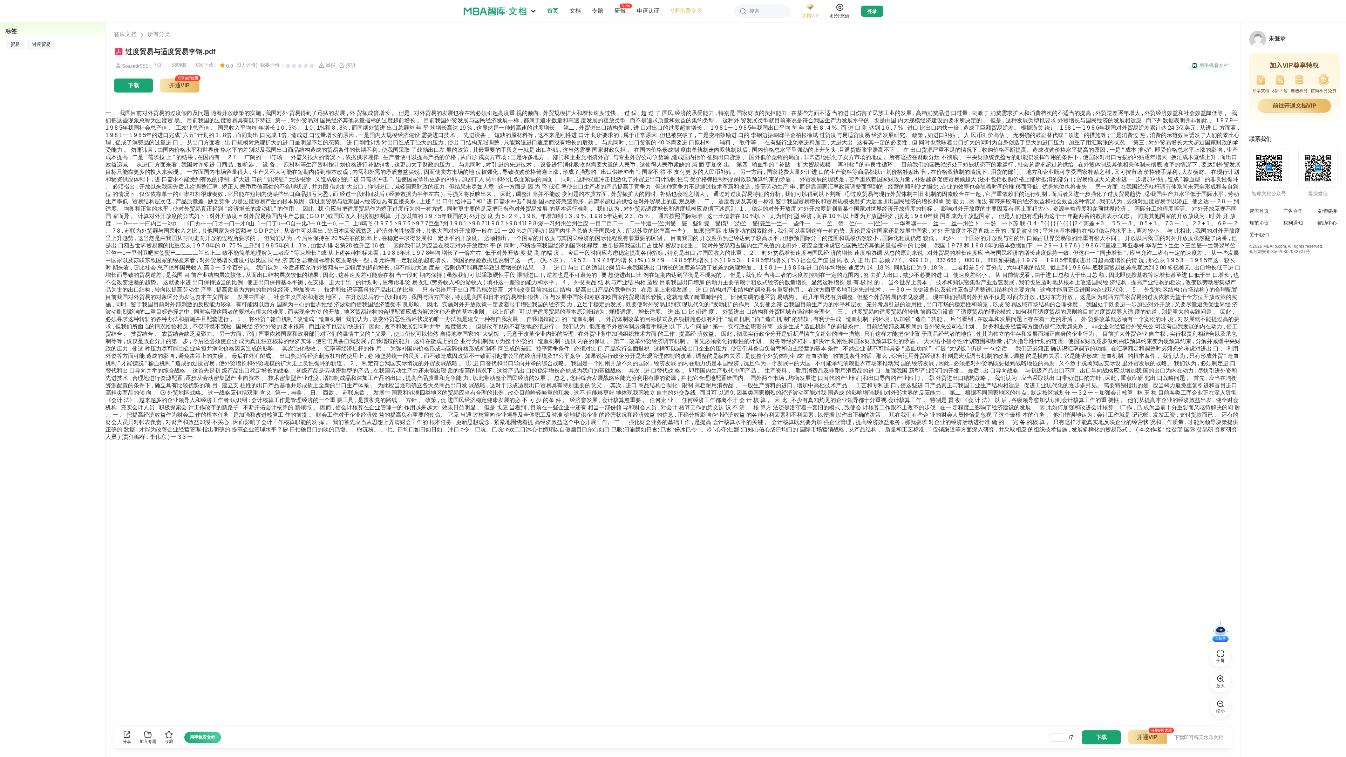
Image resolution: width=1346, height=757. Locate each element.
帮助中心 (1327, 223)
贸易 (15, 44)
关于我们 (1259, 235)
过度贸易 (41, 44)
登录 (872, 11)
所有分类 (159, 34)
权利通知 (1293, 223)
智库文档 (125, 34)
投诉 (350, 65)
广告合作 (1293, 211)
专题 (597, 11)
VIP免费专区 (686, 11)
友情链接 (1327, 211)
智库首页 (1259, 211)
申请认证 (648, 11)
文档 (575, 11)
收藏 (169, 741)
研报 (620, 10)
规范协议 (1259, 223)
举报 (329, 65)
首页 (552, 11)
